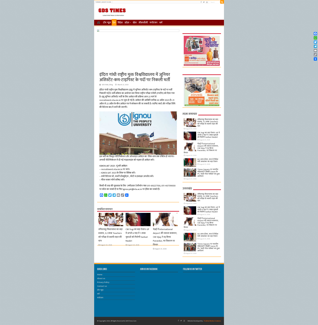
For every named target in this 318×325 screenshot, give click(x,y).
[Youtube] (206, 2)
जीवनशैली (143, 22)
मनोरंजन (153, 22)
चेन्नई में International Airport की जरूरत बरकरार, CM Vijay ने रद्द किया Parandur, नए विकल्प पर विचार (165, 237)
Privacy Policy (103, 282)
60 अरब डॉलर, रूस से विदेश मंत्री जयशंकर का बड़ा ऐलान (207, 160)
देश (114, 22)
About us (101, 278)
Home (99, 274)
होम (98, 22)
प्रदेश (127, 22)
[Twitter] (203, 2)
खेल (135, 22)
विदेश (120, 22)
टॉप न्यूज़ (107, 22)
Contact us (102, 286)
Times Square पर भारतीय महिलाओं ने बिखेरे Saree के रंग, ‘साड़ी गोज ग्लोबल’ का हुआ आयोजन (208, 173)
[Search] (222, 2)
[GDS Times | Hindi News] (112, 12)
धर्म (160, 22)
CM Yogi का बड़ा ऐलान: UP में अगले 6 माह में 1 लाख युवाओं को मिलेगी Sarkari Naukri (137, 235)
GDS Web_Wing (107, 84)
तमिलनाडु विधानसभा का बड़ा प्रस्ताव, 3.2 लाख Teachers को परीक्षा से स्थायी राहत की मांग (110, 235)
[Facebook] (201, 2)
